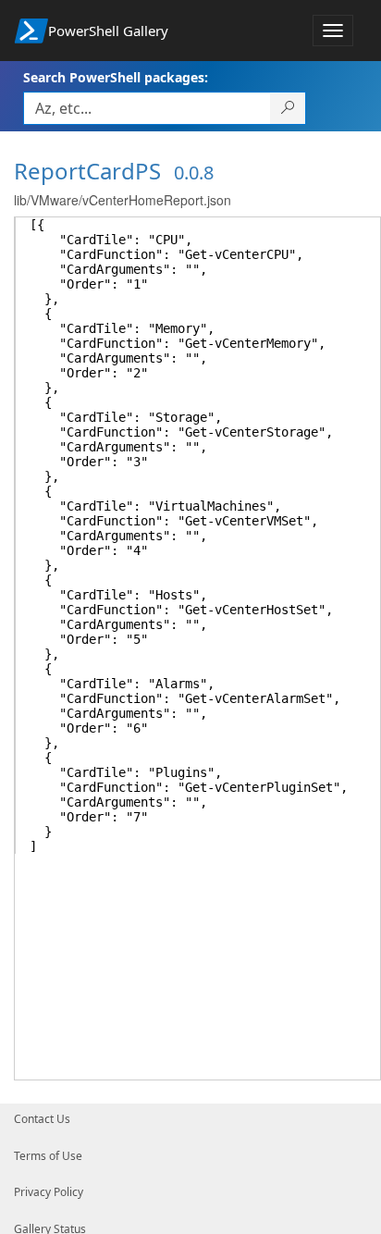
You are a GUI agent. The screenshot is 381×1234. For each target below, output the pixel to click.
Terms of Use (48, 1156)
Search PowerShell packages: (115, 77)
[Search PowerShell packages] (288, 108)
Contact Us (42, 1119)
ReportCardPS (87, 170)
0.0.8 (194, 172)
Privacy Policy (48, 1192)
